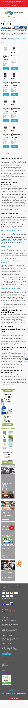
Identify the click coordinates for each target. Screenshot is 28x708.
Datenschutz (4, 669)
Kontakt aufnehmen (5, 519)
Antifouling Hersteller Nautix (10, 289)
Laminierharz (12, 624)
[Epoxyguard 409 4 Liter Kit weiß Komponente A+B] (5, 49)
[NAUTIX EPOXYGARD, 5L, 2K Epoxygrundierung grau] (14, 127)
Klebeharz (16, 624)
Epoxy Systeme (14, 625)
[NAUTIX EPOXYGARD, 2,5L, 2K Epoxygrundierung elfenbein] (5, 101)
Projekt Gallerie (4, 484)
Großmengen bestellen (5, 513)
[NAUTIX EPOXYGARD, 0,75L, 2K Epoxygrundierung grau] (14, 75)
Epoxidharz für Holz (8, 625)
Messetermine (4, 485)
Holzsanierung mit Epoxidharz (7, 646)
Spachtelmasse (14, 626)
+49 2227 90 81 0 (7, 8)
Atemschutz (15, 631)
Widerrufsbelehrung (5, 665)
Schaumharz (8, 624)
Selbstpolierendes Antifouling (11, 231)
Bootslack (3, 626)
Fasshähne (10, 632)
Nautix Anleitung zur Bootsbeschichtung (8, 652)
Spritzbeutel (13, 630)
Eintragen (3, 578)
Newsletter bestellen (7, 572)
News (14, 586)
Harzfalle (8, 629)
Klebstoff (3, 628)
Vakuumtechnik (4, 629)
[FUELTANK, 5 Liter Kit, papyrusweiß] (14, 49)
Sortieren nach (3, 150)
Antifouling (7, 626)
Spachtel (13, 632)
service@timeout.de (14, 694)
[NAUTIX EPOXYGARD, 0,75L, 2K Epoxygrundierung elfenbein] (5, 75)
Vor (17, 153)
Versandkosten (4, 486)
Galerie (10, 586)
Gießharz (3, 625)
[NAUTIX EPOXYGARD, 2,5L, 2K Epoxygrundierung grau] (14, 101)
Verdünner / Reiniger (11, 39)
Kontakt (12, 323)
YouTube (7, 554)
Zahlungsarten (13, 598)
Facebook (3, 554)
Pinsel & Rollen (4, 630)
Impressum (4, 667)
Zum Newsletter (7, 654)
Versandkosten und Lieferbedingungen (8, 661)
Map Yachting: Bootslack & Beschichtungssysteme (10, 640)
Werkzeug (3, 632)
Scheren (6, 632)
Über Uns (19, 586)
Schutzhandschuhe (10, 631)
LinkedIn (10, 554)
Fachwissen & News (5, 482)
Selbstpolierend (11, 38)
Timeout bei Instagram (6, 488)
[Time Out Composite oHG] (14, 690)
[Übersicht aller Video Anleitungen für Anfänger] (8, 494)
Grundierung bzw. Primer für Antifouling (10, 262)
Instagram (10, 552)
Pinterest (3, 555)
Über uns (3, 481)
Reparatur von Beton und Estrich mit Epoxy (9, 648)
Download (4, 586)
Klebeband (9, 630)
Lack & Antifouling (8, 21)
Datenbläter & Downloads (6, 483)
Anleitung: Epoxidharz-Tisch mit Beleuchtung (9, 650)
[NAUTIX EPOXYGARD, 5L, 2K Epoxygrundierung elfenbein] (5, 127)
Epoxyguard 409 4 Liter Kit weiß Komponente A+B (6, 55)
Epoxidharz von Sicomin (6, 637)
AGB (2, 666)
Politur (11, 626)
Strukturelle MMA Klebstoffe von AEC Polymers (10, 638)
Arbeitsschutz (4, 631)
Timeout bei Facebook (5, 489)
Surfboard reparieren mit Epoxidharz (8, 647)
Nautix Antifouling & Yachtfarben (7, 639)
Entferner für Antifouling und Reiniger (13, 277)
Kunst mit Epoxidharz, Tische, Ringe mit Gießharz (10, 649)
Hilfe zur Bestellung (5, 660)
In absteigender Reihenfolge (17, 151)
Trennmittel (11, 628)
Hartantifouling (18, 38)
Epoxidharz (4, 624)
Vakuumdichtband (14, 629)
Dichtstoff (7, 628)
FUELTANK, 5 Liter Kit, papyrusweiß (14, 54)
